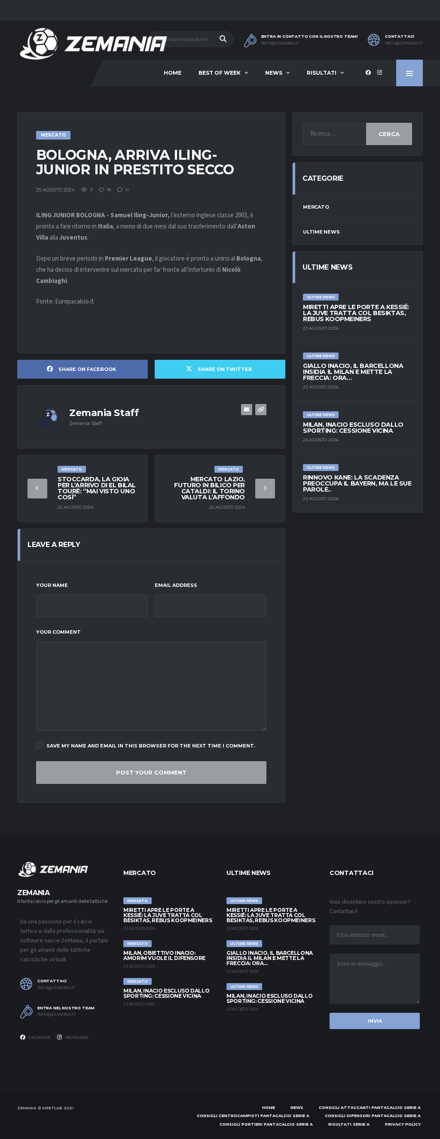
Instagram (76, 1037)
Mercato (316, 207)
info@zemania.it (280, 43)
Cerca (389, 134)
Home (172, 73)
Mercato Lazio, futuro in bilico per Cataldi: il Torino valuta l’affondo (209, 488)
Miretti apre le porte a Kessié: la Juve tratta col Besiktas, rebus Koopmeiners (356, 313)
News (273, 73)
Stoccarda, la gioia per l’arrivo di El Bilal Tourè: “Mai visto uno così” (97, 488)
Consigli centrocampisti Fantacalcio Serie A (253, 1115)
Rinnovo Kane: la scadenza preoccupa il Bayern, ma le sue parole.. (357, 483)
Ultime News (321, 232)
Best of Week (220, 73)
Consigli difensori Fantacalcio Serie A (373, 1115)
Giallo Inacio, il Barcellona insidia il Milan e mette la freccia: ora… (353, 372)
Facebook (39, 1037)
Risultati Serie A (349, 1124)
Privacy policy (403, 1124)
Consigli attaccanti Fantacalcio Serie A (370, 1107)
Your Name (52, 585)
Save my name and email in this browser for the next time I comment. (150, 746)
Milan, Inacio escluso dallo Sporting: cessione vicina (353, 427)
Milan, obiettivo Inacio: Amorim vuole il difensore (164, 955)
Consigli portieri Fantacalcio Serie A (266, 1124)
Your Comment (58, 632)
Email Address (176, 585)
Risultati (321, 73)
